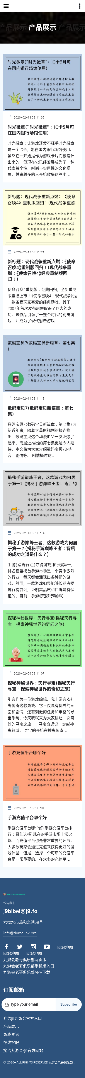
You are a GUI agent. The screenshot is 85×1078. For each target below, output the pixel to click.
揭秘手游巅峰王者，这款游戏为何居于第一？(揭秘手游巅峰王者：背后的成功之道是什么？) (42, 549)
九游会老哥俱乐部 (61, 1062)
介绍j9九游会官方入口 (22, 1019)
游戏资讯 (11, 1035)
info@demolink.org (20, 933)
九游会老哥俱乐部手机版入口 (28, 966)
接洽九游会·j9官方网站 (23, 1051)
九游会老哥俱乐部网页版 (24, 960)
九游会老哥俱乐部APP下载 (26, 973)
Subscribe (68, 1004)
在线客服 (11, 1043)
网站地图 (65, 948)
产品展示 (11, 1027)
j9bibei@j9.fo (20, 911)
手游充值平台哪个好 (27, 818)
